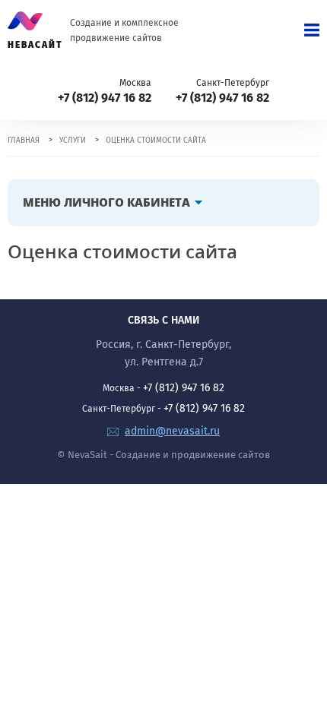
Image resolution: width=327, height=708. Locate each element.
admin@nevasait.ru (172, 431)
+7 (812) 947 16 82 (104, 97)
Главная (24, 140)
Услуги (72, 140)
